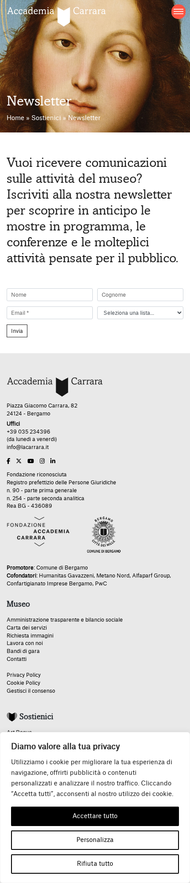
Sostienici (46, 118)
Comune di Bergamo (62, 567)
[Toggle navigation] (178, 11)
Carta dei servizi (27, 627)
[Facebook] (8, 461)
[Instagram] (42, 461)
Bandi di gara (23, 651)
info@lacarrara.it (28, 447)
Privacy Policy (24, 675)
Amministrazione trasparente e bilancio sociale (65, 620)
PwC (101, 583)
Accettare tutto (95, 816)
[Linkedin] (52, 461)
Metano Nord (112, 575)
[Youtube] (30, 461)
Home (15, 118)
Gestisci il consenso (31, 691)
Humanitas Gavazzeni (66, 575)
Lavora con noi (25, 643)
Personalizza (95, 840)
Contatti (17, 659)
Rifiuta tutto (95, 864)
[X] (19, 461)
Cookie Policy (23, 683)
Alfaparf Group (151, 575)
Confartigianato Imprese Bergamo (49, 583)
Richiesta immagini (30, 635)
